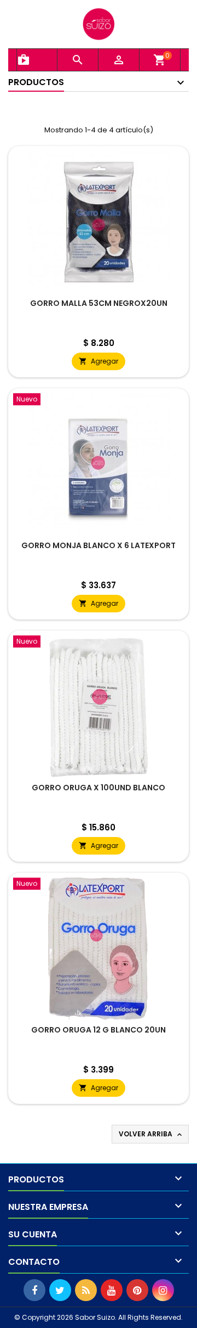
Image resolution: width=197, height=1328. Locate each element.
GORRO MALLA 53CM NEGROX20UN (98, 303)
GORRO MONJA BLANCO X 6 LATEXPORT (98, 545)
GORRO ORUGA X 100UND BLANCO (98, 787)
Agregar (98, 361)
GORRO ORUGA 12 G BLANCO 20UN (98, 1029)
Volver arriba (151, 1134)
